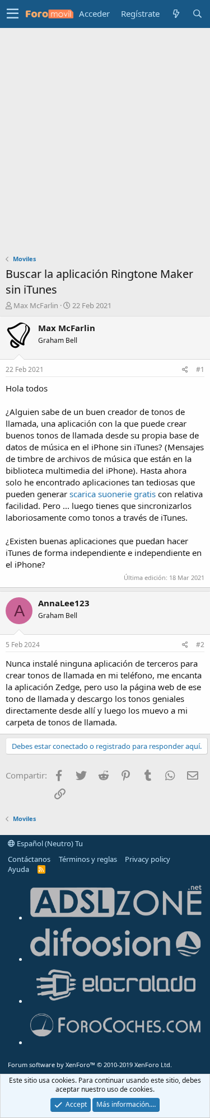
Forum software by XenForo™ (90, 1064)
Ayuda (18, 869)
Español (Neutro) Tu (49, 843)
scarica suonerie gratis (113, 493)
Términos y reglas (88, 859)
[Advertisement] (105, 138)
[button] (12, 14)
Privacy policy (147, 859)
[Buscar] (197, 13)
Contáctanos (29, 859)
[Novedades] (175, 13)
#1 (200, 369)
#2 (200, 644)
